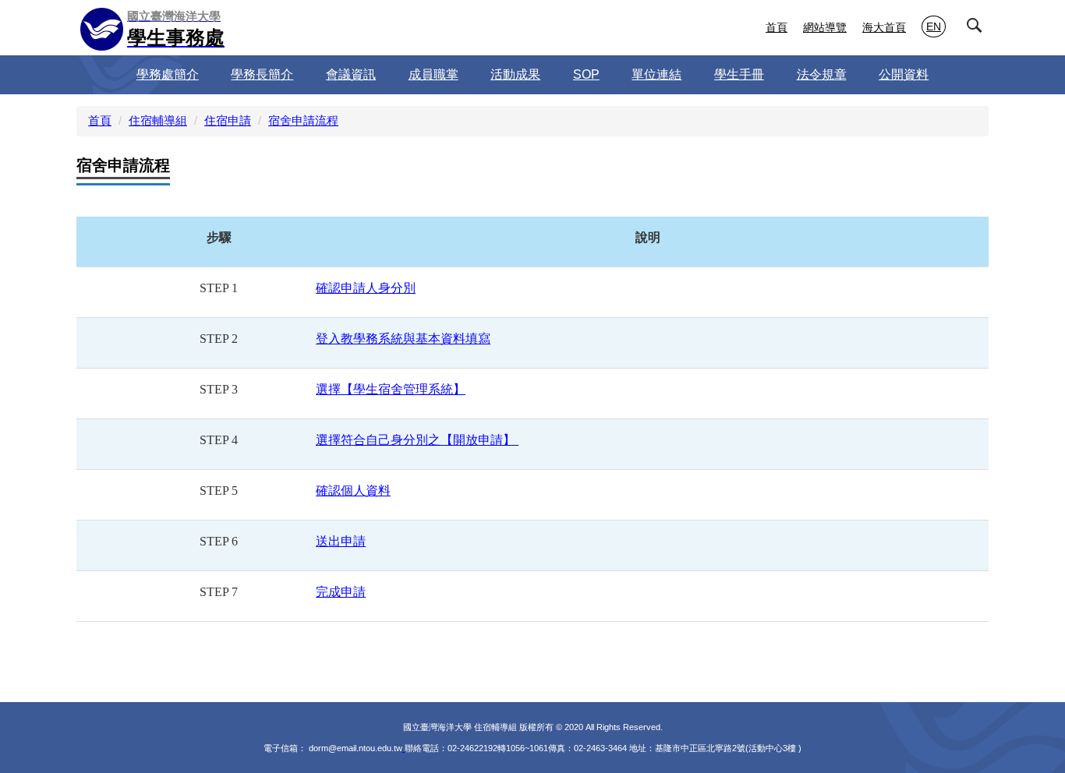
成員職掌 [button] (433, 74)
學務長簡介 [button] (262, 74)
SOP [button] (586, 74)
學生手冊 (739, 74)
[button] (978, 29)
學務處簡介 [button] (167, 74)
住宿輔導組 (158, 120)
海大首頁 (884, 27)
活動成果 (515, 74)
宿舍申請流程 (303, 120)
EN (933, 26)
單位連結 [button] (656, 74)
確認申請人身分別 (366, 288)
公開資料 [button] (904, 74)
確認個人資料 (353, 490)
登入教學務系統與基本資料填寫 (403, 338)
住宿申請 (227, 120)
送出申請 (341, 541)
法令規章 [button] (822, 74)
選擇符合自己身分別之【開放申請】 (417, 440)
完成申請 (341, 591)
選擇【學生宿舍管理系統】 (390, 389)
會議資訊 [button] (351, 74)
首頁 (776, 27)
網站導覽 (825, 27)
